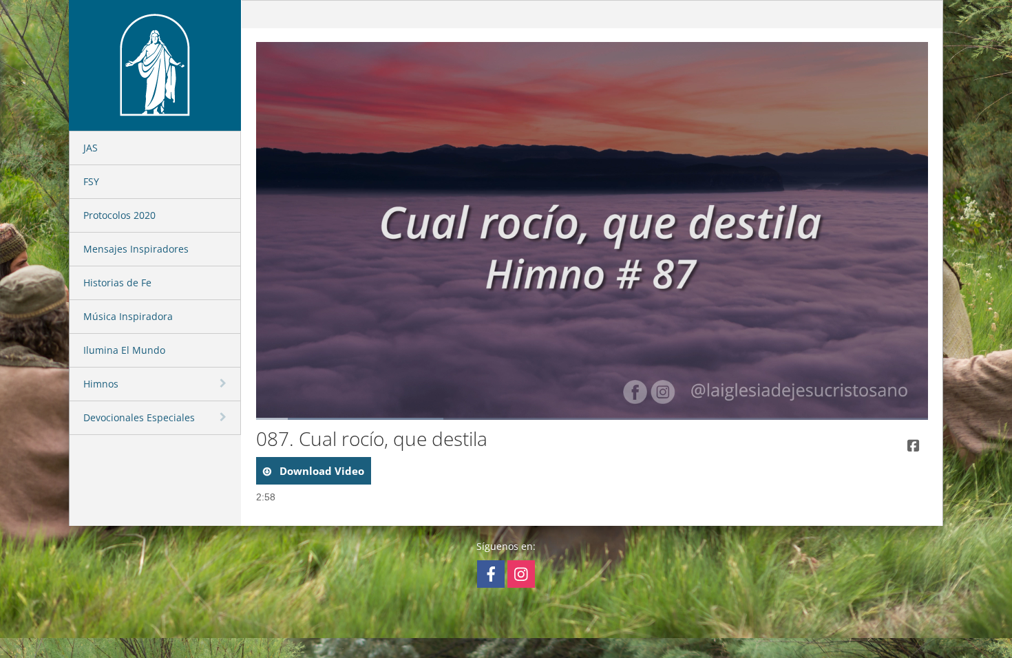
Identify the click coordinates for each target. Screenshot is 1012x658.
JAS (90, 147)
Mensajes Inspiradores (136, 248)
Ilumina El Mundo (124, 350)
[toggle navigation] (224, 383)
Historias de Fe (117, 282)
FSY (91, 181)
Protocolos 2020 (119, 215)
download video (320, 471)
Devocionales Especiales (139, 417)
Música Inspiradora (128, 316)
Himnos (100, 383)
